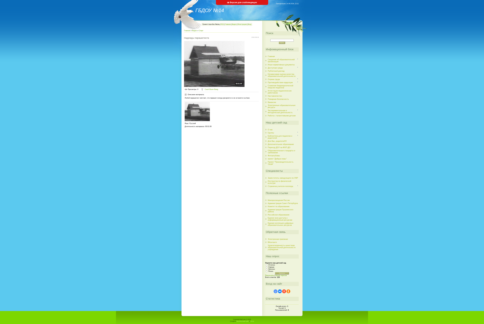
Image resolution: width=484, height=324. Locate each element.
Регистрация (242, 24)
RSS (222, 24)
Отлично (271, 265)
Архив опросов (281, 275)
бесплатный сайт (242, 321)
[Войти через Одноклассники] (288, 291)
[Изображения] (197, 111)
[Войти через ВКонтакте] (280, 291)
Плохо (270, 271)
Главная (228, 24)
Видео (234, 24)
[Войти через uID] (275, 291)
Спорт (201, 31)
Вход (249, 24)
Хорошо (271, 267)
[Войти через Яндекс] (284, 291)
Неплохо (271, 269)
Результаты (269, 275)
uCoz (252, 321)
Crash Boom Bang (211, 89)
